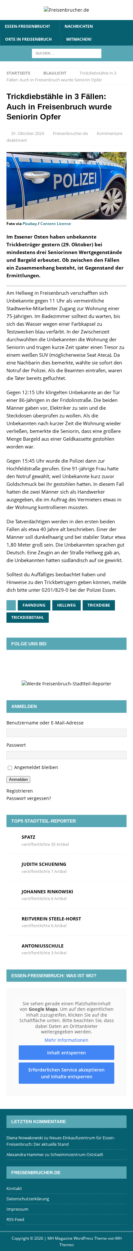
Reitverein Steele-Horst (51, 919)
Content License (55, 223)
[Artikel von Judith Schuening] (11, 867)
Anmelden (18, 779)
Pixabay (30, 223)
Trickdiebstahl (27, 617)
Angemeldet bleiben (36, 767)
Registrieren (19, 791)
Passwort (16, 745)
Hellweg (66, 605)
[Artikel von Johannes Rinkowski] (11, 894)
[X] (57, 664)
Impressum (17, 1209)
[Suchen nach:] (66, 53)
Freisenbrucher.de (70, 133)
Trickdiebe (98, 605)
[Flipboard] (75, 664)
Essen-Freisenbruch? (27, 26)
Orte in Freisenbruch (28, 39)
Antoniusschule (43, 946)
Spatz (28, 837)
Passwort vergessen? (28, 798)
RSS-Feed (15, 1219)
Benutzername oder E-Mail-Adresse (45, 723)
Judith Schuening (44, 864)
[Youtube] (94, 664)
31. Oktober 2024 (27, 133)
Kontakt (14, 1188)
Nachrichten (79, 26)
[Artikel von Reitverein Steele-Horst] (11, 921)
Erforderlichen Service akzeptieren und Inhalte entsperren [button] (66, 1073)
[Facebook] (38, 664)
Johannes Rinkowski (47, 891)
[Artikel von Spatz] (11, 840)
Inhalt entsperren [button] (66, 1053)
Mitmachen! (78, 39)
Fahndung (34, 605)
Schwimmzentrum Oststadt (76, 1154)
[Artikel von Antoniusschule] (11, 949)
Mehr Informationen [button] (66, 1040)
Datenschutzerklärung (27, 1199)
